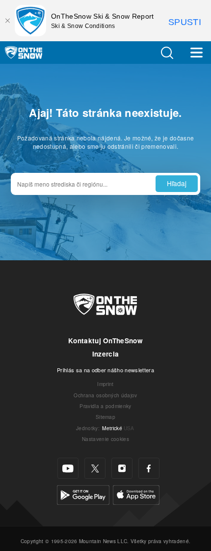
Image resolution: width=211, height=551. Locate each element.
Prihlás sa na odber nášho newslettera (105, 370)
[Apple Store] (136, 494)
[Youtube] (68, 468)
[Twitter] (95, 468)
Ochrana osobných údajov (105, 395)
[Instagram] (121, 468)
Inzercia (105, 353)
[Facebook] (148, 468)
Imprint (105, 383)
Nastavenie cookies (105, 438)
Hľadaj (176, 183)
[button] (167, 53)
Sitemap (105, 416)
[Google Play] (83, 494)
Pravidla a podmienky (105, 406)
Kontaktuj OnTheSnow (105, 340)
